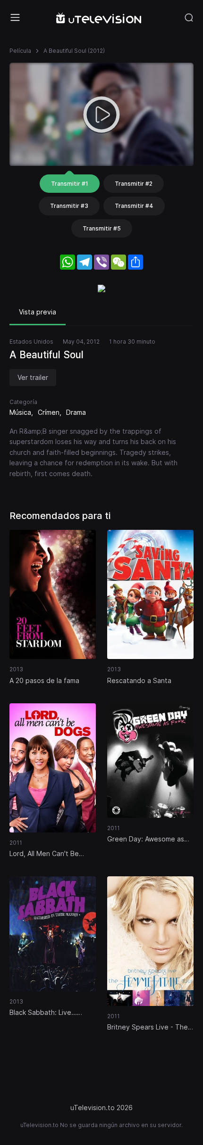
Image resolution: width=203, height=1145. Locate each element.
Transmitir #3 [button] (69, 205)
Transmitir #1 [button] (69, 183)
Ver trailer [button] (32, 377)
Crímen (48, 412)
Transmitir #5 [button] (102, 228)
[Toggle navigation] (15, 17)
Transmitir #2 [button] (133, 183)
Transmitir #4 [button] (134, 205)
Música (20, 412)
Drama (76, 412)
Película (20, 50)
